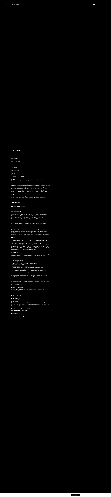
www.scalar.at (21, 176)
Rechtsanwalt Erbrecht (19, 316)
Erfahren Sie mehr (53, 495)
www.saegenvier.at (18, 174)
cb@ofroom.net (14, 167)
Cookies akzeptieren (75, 495)
